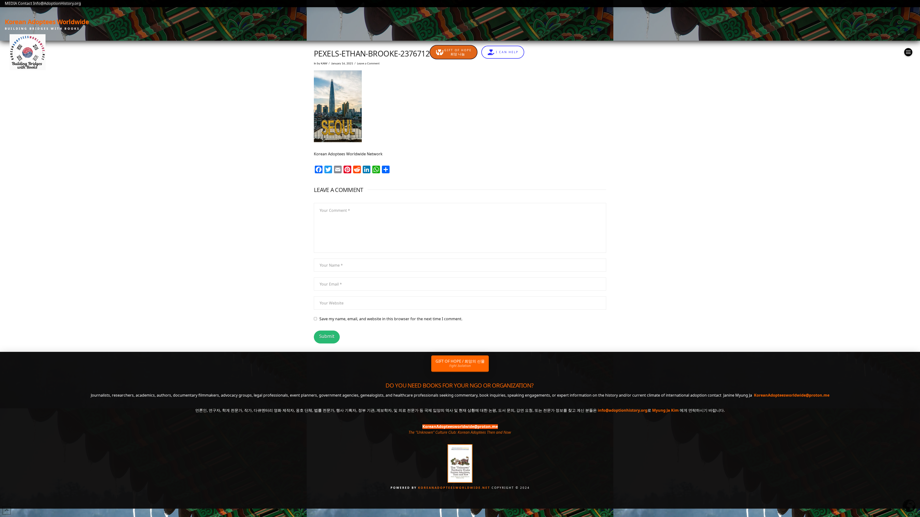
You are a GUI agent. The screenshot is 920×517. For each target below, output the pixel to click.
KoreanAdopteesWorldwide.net (455, 488)
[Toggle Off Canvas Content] (908, 52)
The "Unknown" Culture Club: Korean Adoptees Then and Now (459, 432)
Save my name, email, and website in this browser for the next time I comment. (390, 318)
